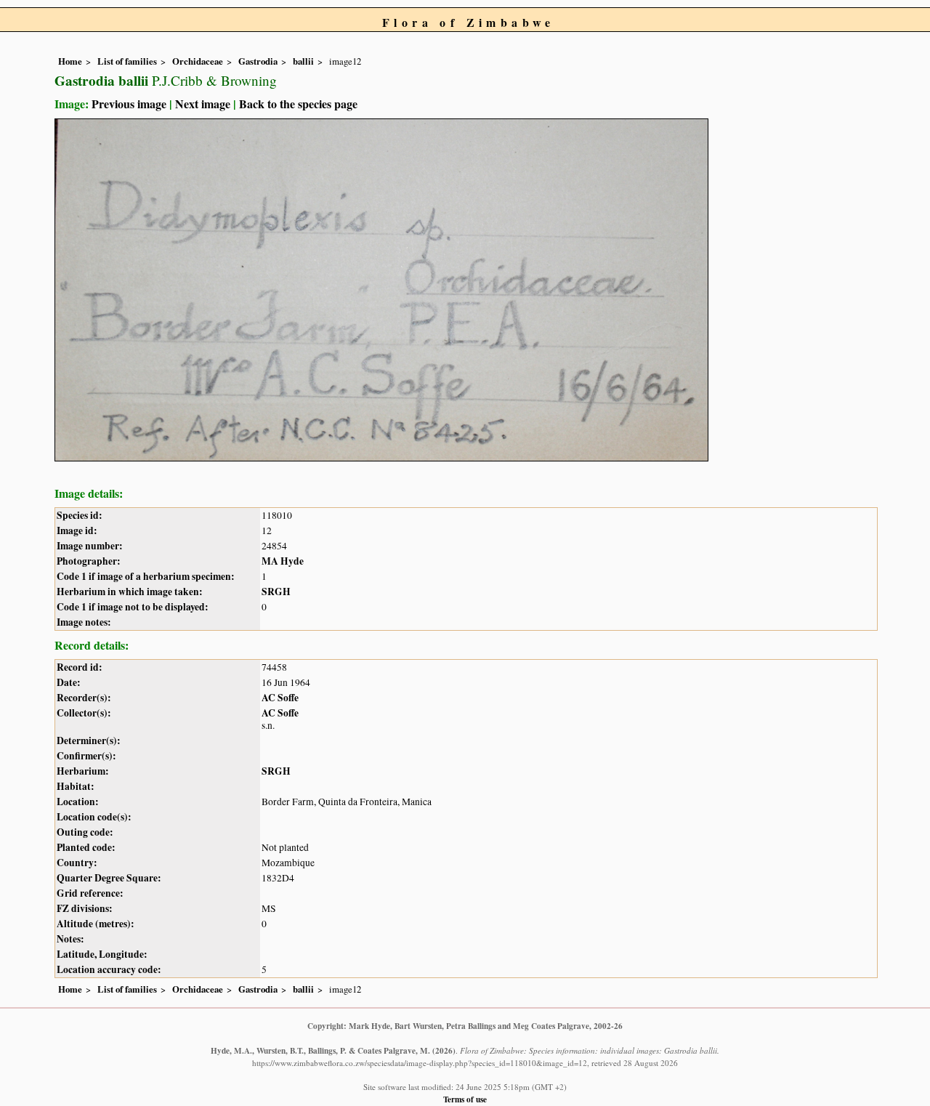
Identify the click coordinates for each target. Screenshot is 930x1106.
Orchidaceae (197, 61)
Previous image (129, 103)
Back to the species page (298, 103)
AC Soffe (280, 697)
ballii (303, 61)
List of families (127, 61)
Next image (202, 103)
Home (70, 61)
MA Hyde (283, 561)
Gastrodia (258, 61)
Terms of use (465, 1099)
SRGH (276, 591)
